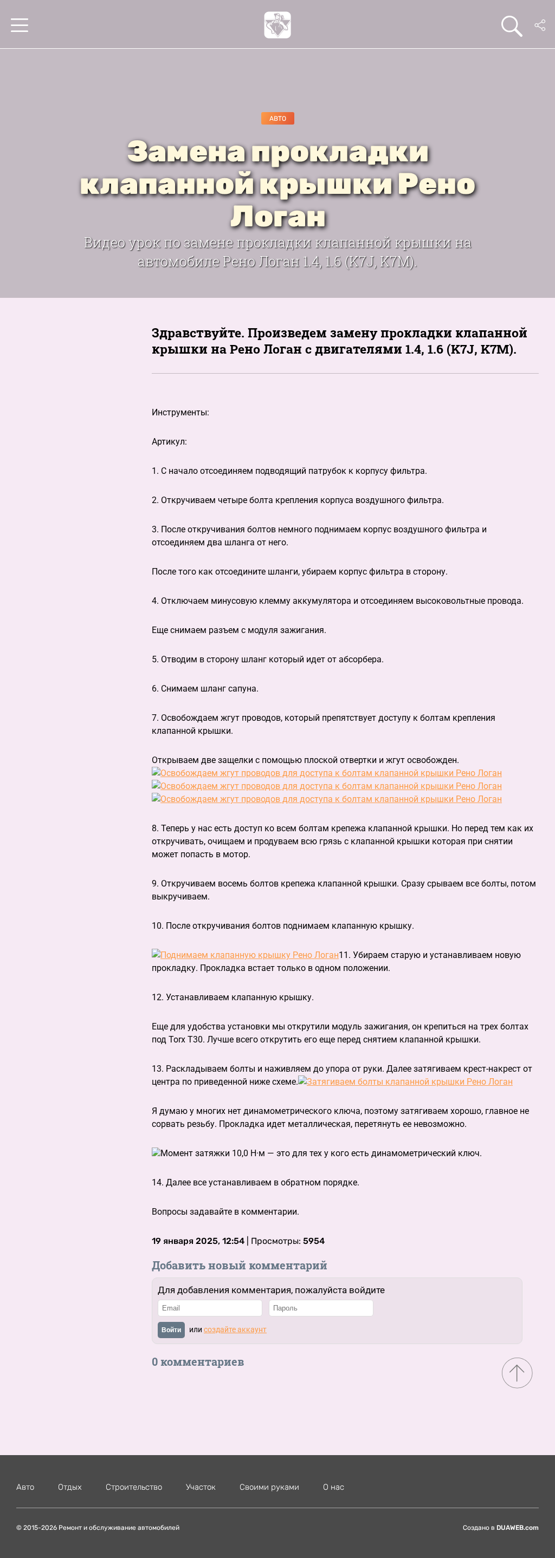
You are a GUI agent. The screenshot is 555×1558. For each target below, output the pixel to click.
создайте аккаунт (235, 1329)
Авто (277, 118)
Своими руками (269, 1487)
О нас (333, 1487)
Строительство (134, 1487)
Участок (201, 1487)
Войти (171, 1330)
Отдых (70, 1487)
